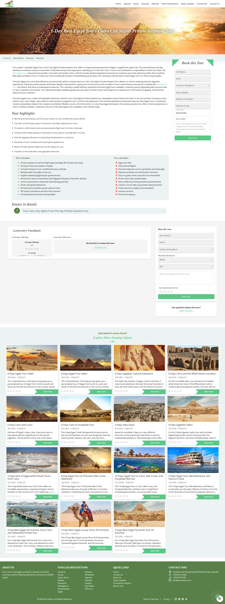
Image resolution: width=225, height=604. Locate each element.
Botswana (62, 583)
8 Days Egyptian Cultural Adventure (134, 373)
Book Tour (192, 138)
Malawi (61, 580)
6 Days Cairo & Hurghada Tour (77, 424)
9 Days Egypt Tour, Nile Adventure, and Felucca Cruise (189, 477)
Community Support (122, 583)
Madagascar (63, 586)
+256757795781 (179, 577)
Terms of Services (151, 599)
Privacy (166, 599)
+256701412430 (179, 574)
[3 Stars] (166, 291)
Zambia (88, 583)
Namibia (88, 580)
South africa (63, 577)
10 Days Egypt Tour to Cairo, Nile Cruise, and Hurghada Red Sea (139, 477)
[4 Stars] (169, 291)
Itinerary (30, 58)
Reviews (40, 58)
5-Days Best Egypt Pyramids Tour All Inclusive (134, 531)
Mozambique (63, 588)
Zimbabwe (89, 574)
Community (202, 3)
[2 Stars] (163, 291)
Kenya (136, 3)
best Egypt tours (20, 73)
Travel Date (179, 110)
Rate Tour (186, 296)
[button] (93, 211)
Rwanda (155, 3)
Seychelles (89, 586)
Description (18, 58)
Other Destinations (169, 4)
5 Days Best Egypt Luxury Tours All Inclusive (85, 530)
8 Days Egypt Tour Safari (21, 373)
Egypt (60, 591)
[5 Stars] (172, 291)
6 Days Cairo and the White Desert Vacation (192, 373)
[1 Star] (160, 291)
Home (118, 3)
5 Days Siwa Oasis (124, 424)
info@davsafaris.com (182, 580)
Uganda (127, 3)
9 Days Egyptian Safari (181, 424)
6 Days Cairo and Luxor (20, 424)
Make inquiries (186, 311)
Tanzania (145, 3)
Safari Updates (187, 3)
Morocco (89, 588)
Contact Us (214, 3)
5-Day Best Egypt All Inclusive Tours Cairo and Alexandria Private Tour (30, 531)
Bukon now (118, 586)
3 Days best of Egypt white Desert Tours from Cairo (29, 477)
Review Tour (100, 248)
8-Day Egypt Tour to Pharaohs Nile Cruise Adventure (83, 477)
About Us (117, 577)
